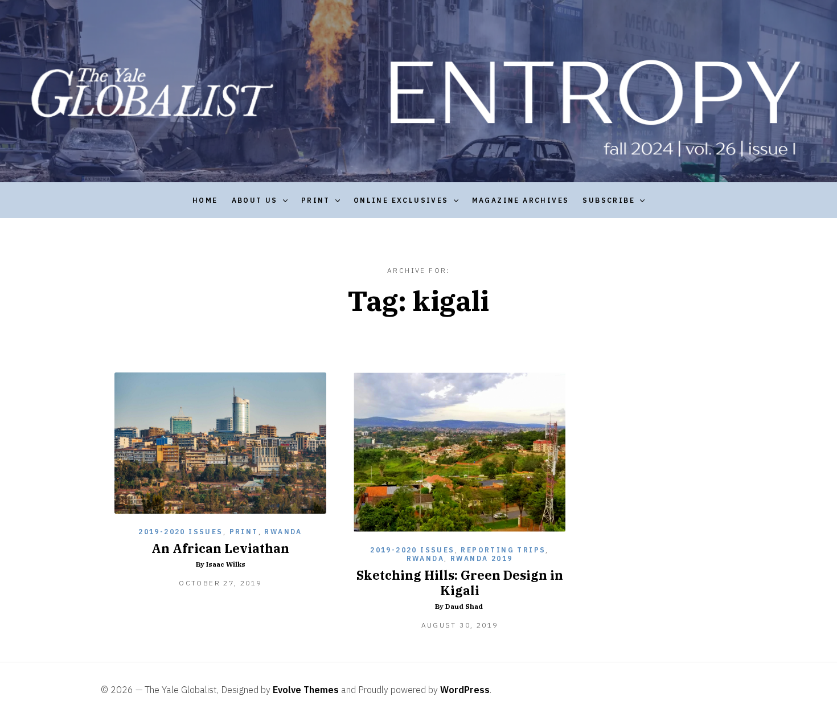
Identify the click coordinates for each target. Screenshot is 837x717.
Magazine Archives (520, 200)
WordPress (465, 689)
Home (205, 200)
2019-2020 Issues (180, 531)
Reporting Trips (503, 550)
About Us (255, 200)
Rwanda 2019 (481, 558)
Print (315, 200)
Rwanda (283, 531)
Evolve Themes (306, 689)
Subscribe (608, 200)
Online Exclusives (401, 200)
